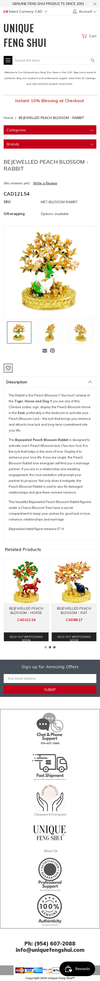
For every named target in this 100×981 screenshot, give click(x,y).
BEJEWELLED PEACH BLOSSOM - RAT (74, 610)
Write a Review (45, 183)
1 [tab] (45, 647)
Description (16, 381)
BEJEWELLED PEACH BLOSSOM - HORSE (26, 610)
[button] (50, 727)
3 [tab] (54, 647)
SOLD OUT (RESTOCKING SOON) (26, 638)
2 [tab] (50, 647)
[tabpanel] (26, 599)
